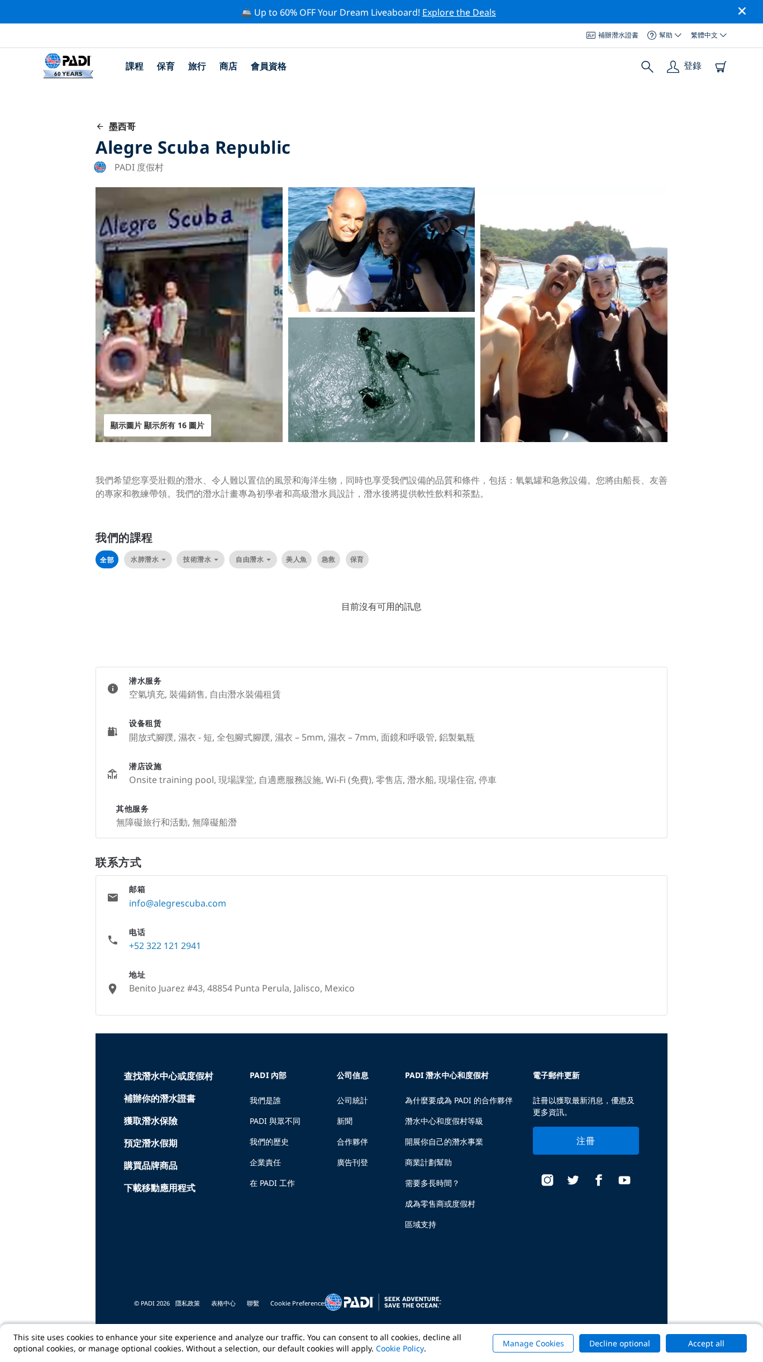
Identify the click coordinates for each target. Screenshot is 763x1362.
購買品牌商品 (151, 1165)
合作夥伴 (352, 1141)
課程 (135, 66)
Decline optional (619, 1343)
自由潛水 (250, 559)
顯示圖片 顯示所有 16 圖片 (157, 425)
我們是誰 (265, 1100)
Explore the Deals (459, 12)
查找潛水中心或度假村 (168, 1076)
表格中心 (223, 1303)
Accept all (706, 1343)
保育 (166, 66)
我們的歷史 (269, 1141)
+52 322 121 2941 (165, 945)
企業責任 (265, 1162)
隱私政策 (187, 1303)
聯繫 (253, 1303)
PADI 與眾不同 (275, 1121)
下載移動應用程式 (159, 1187)
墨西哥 (120, 126)
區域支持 (420, 1224)
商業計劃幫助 (428, 1162)
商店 (228, 66)
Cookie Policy (400, 1348)
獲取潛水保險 (151, 1120)
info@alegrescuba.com (177, 903)
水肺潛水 (145, 559)
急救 (329, 559)
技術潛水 (197, 559)
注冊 (585, 1141)
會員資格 (269, 66)
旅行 (197, 66)
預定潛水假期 (151, 1143)
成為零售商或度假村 (440, 1203)
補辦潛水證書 (618, 35)
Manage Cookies (533, 1343)
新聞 (344, 1121)
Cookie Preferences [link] (298, 1303)
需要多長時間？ (432, 1183)
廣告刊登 (352, 1162)
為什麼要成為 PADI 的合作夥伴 (459, 1100)
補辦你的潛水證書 (159, 1098)
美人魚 (296, 559)
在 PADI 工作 (272, 1183)
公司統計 (352, 1100)
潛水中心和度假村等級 (444, 1121)
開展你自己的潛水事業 (444, 1141)
